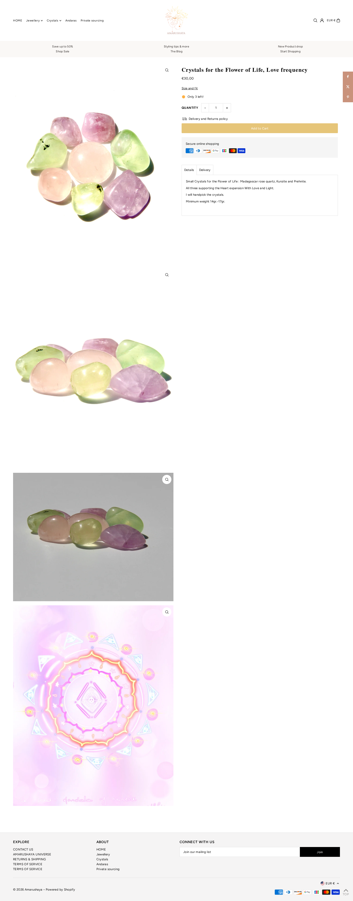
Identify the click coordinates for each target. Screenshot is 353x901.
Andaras (102, 864)
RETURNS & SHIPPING (29, 859)
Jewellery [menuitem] (33, 20)
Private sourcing (108, 869)
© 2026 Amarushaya (28, 889)
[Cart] (338, 20)
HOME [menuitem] (17, 20)
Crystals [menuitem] (52, 20)
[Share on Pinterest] (348, 97)
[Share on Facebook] (348, 77)
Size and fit (190, 88)
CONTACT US (23, 849)
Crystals (102, 859)
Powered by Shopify (60, 889)
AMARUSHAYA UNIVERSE (32, 854)
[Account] (322, 20)
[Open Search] (315, 20)
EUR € (331, 20)
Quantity (190, 108)
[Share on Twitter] (348, 87)
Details (189, 170)
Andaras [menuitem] (71, 20)
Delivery (205, 170)
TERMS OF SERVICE (27, 864)
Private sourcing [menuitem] (92, 20)
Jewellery (103, 854)
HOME (101, 849)
